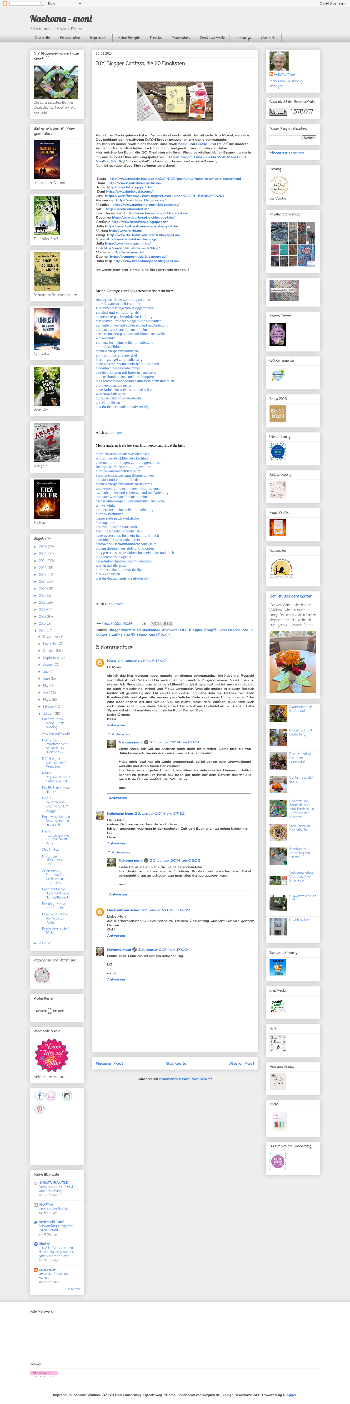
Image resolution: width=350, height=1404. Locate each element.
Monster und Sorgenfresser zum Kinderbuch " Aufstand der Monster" (302, 809)
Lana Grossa (229, 630)
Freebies (156, 38)
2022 (43, 574)
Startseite (42, 38)
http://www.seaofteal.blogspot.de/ (139, 222)
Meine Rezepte (129, 38)
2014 (43, 630)
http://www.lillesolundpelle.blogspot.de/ (146, 261)
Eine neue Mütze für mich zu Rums (55, 918)
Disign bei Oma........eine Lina (52, 860)
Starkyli (44, 1243)
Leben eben (47, 1269)
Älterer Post (241, 1063)
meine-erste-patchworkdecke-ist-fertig (124, 317)
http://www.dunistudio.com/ (129, 191)
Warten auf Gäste (56, 733)
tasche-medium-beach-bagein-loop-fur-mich (128, 321)
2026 (43, 547)
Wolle (165, 635)
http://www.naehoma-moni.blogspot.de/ (145, 204)
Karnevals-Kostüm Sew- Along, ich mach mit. (56, 821)
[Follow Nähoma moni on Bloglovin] (44, 1376)
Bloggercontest (122, 630)
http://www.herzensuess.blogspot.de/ (157, 213)
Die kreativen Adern (123, 910)
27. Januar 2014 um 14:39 (166, 910)
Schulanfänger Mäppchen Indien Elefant (57, 1228)
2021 (43, 581)
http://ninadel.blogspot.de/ (129, 187)
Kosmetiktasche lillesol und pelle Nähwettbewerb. (55, 893)
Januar (49, 713)
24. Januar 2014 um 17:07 (142, 661)
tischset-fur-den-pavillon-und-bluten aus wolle (130, 334)
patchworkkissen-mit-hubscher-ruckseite (126, 372)
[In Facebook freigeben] (166, 623)
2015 (43, 623)
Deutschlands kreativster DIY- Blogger (169, 630)
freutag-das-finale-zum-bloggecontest (123, 299)
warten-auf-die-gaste (111, 394)
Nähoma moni (131, 742)
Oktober (49, 650)
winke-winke (105, 338)
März (47, 699)
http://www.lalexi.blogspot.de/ (139, 200)
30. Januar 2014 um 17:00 (163, 949)
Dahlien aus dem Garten (291, 596)
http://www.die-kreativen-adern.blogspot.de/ (141, 226)
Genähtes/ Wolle (212, 38)
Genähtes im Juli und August (53, 1275)
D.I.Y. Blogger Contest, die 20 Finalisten (54, 763)
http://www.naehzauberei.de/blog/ (132, 248)
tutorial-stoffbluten (109, 347)
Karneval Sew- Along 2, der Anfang (53, 723)
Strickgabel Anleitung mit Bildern (299, 853)
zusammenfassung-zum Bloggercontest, (125, 308)
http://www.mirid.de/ (125, 230)
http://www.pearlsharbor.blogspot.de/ (143, 217)
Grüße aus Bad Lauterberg (300, 732)
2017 (42, 610)
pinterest (117, 432)
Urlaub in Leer (300, 920)
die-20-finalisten (108, 402)
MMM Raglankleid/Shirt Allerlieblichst (56, 777)
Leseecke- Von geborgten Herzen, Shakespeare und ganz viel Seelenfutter (56, 1252)
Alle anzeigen (73, 1289)
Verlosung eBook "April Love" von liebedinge (301, 876)
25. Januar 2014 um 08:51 (174, 742)
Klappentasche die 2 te (302, 898)
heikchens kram (120, 813)
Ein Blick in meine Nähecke (56, 790)
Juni (47, 678)
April (47, 692)
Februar (49, 706)
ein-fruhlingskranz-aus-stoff (116, 355)
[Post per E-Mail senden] (143, 623)
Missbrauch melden (287, 153)
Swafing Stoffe (122, 635)
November (51, 644)
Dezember (51, 636)
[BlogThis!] (157, 623)
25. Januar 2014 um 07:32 (160, 813)
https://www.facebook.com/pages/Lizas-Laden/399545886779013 (164, 196)
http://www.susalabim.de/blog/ (131, 239)
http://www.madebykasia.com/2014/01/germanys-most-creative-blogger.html (175, 178)
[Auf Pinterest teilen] (170, 623)
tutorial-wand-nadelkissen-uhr (118, 304)
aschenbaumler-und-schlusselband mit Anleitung (132, 325)
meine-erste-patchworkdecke (117, 351)
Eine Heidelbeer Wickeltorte (300, 827)
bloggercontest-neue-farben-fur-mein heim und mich (135, 381)
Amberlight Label (51, 1222)
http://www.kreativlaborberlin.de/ (134, 183)
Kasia (182, 144)
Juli (46, 671)
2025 (43, 553)
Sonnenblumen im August (300, 709)
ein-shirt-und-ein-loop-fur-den (118, 312)
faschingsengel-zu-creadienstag (119, 359)
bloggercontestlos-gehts (113, 385)
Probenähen (181, 38)
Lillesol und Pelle (210, 144)
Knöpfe (210, 630)
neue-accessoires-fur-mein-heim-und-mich (127, 364)
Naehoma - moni (61, 18)
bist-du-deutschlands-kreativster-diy (122, 407)
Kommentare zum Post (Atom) (185, 1079)
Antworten (116, 725)
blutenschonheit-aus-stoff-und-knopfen (125, 377)
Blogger (289, 1395)
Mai (46, 685)
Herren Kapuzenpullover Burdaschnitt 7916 (55, 837)
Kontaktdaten (70, 38)
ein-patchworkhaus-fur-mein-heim (121, 329)
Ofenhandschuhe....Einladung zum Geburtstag (58, 1189)
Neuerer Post (109, 1063)
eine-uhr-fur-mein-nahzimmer (118, 368)
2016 (43, 616)
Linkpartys (243, 38)
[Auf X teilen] (161, 623)
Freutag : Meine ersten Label (53, 906)
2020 (43, 589)
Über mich (268, 38)
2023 (43, 568)
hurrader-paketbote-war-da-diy (119, 398)
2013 (43, 943)
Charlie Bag (50, 850)
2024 (43, 561)
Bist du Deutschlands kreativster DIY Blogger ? (55, 804)
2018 (43, 602)
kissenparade (105, 523)
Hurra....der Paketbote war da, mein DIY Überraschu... (54, 746)
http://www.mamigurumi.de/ (128, 243)
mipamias (46, 1204)
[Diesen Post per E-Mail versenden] (152, 623)
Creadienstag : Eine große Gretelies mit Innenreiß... (53, 877)
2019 (43, 595)
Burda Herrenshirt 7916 (55, 931)
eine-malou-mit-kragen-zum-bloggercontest (128, 462)
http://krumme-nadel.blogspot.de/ (138, 256)
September (52, 657)
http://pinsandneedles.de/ (127, 209)
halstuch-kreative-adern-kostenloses (122, 454)
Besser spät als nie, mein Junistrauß (300, 758)
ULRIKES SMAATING (54, 1183)
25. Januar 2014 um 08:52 (175, 860)
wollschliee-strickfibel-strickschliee (122, 458)
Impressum (98, 38)
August (49, 665)
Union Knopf (148, 635)
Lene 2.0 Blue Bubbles (54, 1208)
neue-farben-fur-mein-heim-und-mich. (124, 390)
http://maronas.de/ (128, 252)
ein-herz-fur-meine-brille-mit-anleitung (124, 342)
